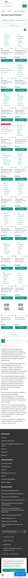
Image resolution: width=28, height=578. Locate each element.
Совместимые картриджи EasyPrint (11, 515)
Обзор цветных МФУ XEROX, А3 (10, 497)
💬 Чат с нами (20, 574)
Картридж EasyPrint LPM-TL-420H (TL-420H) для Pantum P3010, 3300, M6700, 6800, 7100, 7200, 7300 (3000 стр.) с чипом (7, 260)
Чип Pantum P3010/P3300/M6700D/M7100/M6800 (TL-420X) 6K (7, 82)
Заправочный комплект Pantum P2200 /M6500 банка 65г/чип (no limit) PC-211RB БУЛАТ (21, 141)
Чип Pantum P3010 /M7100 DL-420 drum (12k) (6, 319)
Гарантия (4, 470)
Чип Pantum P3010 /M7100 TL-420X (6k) (20, 318)
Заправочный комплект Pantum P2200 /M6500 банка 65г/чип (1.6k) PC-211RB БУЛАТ (7, 289)
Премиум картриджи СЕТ (8, 518)
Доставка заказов (6, 463)
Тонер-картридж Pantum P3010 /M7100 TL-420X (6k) (6, 230)
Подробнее (17, 566)
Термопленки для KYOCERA (9, 521)
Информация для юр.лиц (8, 473)
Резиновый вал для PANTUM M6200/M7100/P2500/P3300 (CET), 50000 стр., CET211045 (7, 141)
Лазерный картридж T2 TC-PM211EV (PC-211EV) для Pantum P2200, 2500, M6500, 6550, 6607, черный (21, 52)
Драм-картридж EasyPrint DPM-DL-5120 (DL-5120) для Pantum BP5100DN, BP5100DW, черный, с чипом (21, 82)
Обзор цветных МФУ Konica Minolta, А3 (12, 494)
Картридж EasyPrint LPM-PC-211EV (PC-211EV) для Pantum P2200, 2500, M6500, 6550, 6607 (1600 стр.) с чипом (21, 260)
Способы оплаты (6, 466)
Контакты (4, 449)
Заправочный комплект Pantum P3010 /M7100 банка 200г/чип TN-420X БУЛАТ (7, 171)
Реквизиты (4, 452)
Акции (3, 476)
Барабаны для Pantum (8, 20)
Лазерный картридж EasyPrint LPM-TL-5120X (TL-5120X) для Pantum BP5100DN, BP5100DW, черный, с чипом (7, 111)
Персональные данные (8, 441)
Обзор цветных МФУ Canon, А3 (10, 490)
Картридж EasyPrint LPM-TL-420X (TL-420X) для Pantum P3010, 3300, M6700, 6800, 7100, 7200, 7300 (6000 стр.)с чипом (21, 230)
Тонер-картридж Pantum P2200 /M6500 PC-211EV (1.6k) (7, 52)
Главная (3, 11)
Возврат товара (5, 482)
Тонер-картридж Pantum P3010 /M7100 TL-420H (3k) (20, 200)
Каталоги (9, 11)
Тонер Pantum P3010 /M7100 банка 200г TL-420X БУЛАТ (20, 171)
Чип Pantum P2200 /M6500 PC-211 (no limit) (19, 289)
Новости (3, 438)
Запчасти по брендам (19, 11)
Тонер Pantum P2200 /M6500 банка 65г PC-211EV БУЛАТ (6, 200)
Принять (14, 570)
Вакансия (4, 455)
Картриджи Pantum (21, 20)
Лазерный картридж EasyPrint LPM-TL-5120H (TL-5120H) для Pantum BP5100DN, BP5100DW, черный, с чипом (20, 111)
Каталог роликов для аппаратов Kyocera (13, 500)
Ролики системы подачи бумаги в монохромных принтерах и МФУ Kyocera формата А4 (12, 510)
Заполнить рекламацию (8, 479)
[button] (24, 6)
